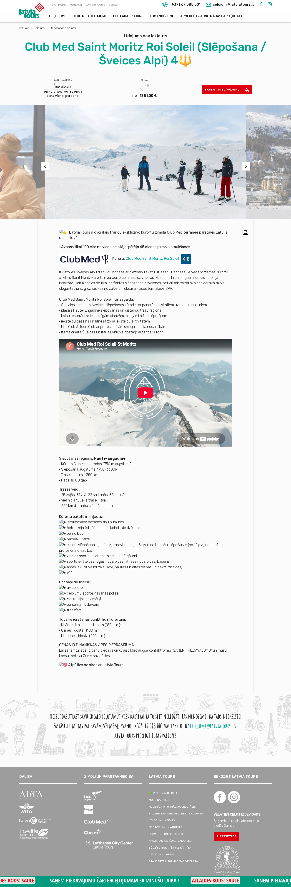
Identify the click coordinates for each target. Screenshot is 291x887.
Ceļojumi (57, 16)
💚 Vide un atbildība (163, 793)
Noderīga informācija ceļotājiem (173, 806)
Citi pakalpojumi (128, 16)
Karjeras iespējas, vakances (170, 840)
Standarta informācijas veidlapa (173, 861)
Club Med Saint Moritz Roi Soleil (152, 258)
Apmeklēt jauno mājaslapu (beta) (211, 16)
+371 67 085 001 (186, 4)
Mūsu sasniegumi (161, 799)
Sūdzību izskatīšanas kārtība (170, 847)
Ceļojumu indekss (162, 820)
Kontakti (76, 4)
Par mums (59, 4)
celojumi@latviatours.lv (233, 5)
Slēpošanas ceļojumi (63, 28)
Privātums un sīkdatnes (166, 834)
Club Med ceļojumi (89, 16)
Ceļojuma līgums (161, 854)
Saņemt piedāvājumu (223, 89)
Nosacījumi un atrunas (165, 827)
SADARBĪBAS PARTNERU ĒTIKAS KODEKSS (176, 813)
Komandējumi (161, 16)
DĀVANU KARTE (95, 4)
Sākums (24, 28)
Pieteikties (226, 836)
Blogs (113, 4)
